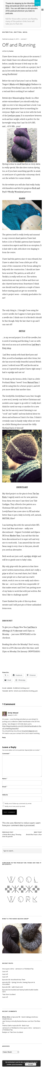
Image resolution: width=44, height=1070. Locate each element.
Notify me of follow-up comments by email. (18, 803)
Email (4, 787)
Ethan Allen (6, 1017)
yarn (36, 691)
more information (17, 1064)
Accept (30, 1064)
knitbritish (25, 691)
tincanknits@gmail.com (29, 731)
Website (5, 795)
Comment (6, 753)
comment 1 (24, 39)
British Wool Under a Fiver (34, 833)
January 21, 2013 (12, 715)
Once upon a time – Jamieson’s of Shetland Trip (18, 969)
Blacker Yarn (15, 535)
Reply (4, 737)
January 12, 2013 (14, 39)
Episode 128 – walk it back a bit (12, 987)
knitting (18, 32)
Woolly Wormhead (16, 192)
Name (4, 778)
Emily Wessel (13, 713)
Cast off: (5, 971)
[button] (22, 145)
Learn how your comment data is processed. (21, 824)
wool (25, 32)
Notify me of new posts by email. (15, 806)
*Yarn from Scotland (8, 994)
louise (11, 51)
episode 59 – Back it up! (21, 1025)
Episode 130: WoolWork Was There (13, 979)
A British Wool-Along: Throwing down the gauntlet (11, 834)
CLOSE (37, 3)
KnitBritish (7, 32)
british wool (18, 691)
